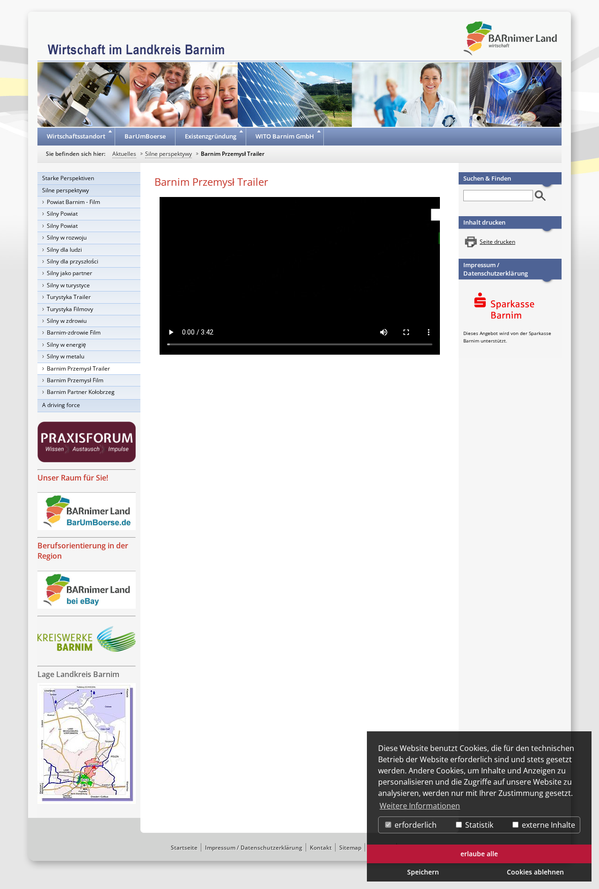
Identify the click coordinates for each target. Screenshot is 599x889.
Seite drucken (497, 242)
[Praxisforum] (86, 442)
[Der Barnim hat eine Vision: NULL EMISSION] (86, 639)
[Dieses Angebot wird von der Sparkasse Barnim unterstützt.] (510, 307)
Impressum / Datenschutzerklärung (495, 269)
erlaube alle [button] (479, 853)
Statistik (478, 825)
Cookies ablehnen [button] (535, 871)
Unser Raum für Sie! (72, 478)
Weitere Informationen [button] (420, 806)
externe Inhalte (547, 825)
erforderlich (415, 825)
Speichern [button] (423, 871)
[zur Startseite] (136, 48)
